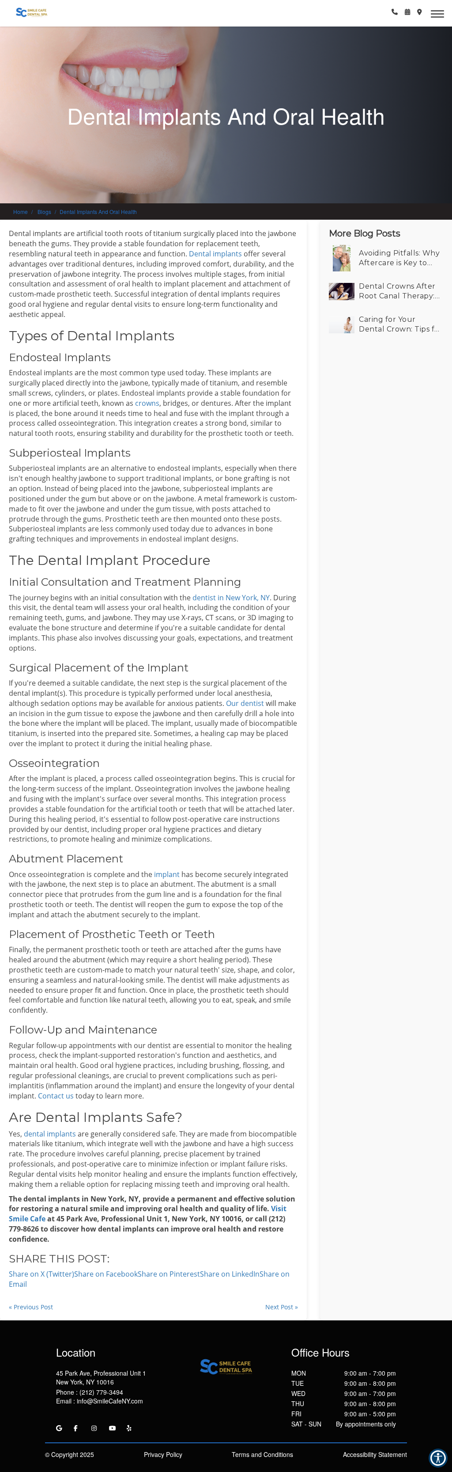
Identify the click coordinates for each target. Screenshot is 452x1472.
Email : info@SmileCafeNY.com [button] (99, 1400)
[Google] (59, 1427)
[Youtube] (112, 1427)
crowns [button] (147, 403)
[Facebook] (76, 1427)
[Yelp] (129, 1427)
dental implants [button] (50, 1134)
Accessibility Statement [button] (375, 1454)
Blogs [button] (44, 211)
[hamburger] (440, 12)
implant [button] (167, 874)
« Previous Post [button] (31, 1307)
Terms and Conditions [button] (262, 1454)
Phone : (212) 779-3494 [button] (89, 1392)
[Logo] (226, 1366)
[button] (395, 12)
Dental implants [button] (215, 254)
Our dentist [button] (244, 703)
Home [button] (20, 211)
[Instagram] (94, 1427)
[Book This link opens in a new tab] (407, 12)
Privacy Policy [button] (163, 1454)
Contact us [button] (56, 1096)
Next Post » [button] (281, 1307)
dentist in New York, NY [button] (231, 598)
